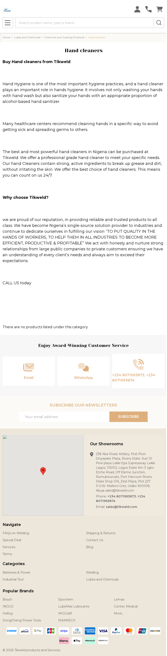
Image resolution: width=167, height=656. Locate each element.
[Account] (137, 9)
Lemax (119, 599)
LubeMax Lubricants (73, 606)
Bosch (7, 599)
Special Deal (12, 540)
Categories (14, 563)
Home (6, 37)
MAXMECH (66, 620)
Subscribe (128, 417)
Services (9, 547)
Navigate (12, 524)
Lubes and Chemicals (102, 579)
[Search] (158, 22)
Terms (7, 554)
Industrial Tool (13, 579)
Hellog (8, 613)
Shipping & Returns (100, 533)
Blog (89, 547)
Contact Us (94, 540)
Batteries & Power (16, 572)
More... (119, 613)
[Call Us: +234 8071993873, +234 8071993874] (148, 9)
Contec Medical (126, 606)
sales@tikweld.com (121, 507)
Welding (92, 572)
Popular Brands (18, 591)
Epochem (65, 599)
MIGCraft (65, 613)
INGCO (8, 606)
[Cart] (159, 9)
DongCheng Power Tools (22, 620)
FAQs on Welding (16, 533)
